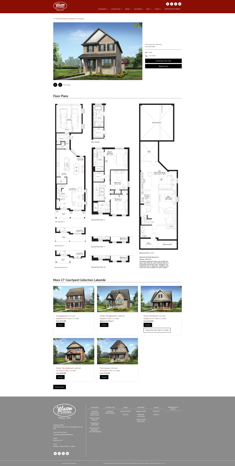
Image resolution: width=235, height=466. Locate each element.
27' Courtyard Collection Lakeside (63, 19)
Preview (60, 325)
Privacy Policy (65, 463)
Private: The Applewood (108, 316)
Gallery (125, 414)
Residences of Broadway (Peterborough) (95, 429)
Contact (157, 9)
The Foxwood (105, 368)
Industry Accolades (141, 415)
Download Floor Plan (163, 61)
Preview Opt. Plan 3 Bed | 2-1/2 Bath (157, 330)
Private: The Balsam (151, 316)
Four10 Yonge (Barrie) (95, 419)
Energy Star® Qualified (141, 420)
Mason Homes (141, 411)
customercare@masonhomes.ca (63, 434)
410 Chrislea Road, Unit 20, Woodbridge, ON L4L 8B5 (68, 428)
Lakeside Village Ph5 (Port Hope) (94, 413)
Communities (102, 9)
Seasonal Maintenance (110, 412)
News (148, 9)
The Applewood (61, 316)
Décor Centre (125, 411)
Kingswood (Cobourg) (95, 424)
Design (127, 9)
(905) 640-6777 (58, 440)
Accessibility (72, 463)
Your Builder (138, 9)
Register (156, 411)
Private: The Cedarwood (64, 368)
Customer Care (115, 9)
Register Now (163, 66)
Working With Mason (172, 9)
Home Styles (59, 387)
